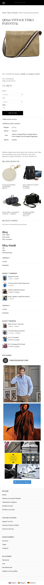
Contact (4, 261)
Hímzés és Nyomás (8, 529)
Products (15, 13)
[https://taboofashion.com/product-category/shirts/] (22, 383)
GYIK (3, 564)
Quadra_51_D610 (34, 74)
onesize (14, 131)
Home (4, 13)
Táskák (23, 74)
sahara (14, 134)
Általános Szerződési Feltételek (11, 498)
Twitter (4, 544)
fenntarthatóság (7, 253)
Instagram (5, 548)
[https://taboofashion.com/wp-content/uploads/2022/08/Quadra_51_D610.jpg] (22, 44)
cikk (3, 248)
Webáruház (5, 560)
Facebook (5, 541)
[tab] (22, 119)
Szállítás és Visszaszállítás (10, 571)
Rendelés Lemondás (8, 510)
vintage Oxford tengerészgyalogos (26, 136)
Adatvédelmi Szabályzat (9, 502)
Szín (3, 98)
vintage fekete (21, 134)
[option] (22, 44)
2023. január (6, 237)
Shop (9, 13)
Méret (4, 91)
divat (3, 250)
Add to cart (12, 113)
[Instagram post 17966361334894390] (22, 460)
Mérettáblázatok (7, 567)
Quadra (14, 140)
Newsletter (5, 265)
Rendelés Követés (7, 506)
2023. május (6, 235)
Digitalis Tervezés (7, 521)
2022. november (7, 239)
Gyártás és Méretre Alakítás (10, 525)
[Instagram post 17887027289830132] (22, 422)
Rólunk (4, 495)
